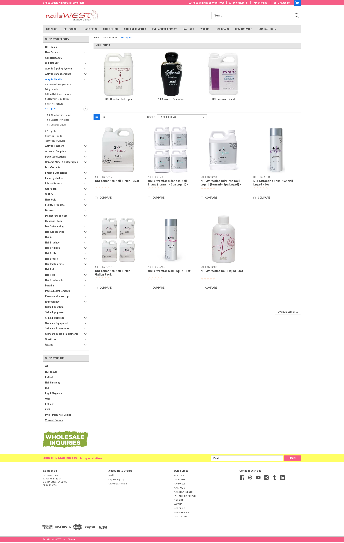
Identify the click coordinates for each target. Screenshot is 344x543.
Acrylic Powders (54, 146)
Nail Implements (54, 264)
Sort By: (151, 117)
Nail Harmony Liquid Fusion (58, 99)
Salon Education (54, 307)
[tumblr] (274, 477)
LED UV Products (54, 205)
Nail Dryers (51, 258)
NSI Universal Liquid (56, 124)
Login (111, 479)
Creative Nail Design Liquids (58, 84)
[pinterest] (250, 477)
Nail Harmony (52, 382)
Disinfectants (52, 167)
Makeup (49, 210)
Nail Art (49, 237)
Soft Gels (50, 194)
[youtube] (258, 477)
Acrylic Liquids (53, 79)
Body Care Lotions (55, 156)
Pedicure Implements (57, 291)
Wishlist (262, 2)
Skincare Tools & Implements (61, 334)
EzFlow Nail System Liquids (58, 94)
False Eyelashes (54, 178)
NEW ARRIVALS (243, 29)
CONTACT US (266, 29)
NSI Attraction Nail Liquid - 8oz (169, 271)
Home (96, 38)
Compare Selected (288, 312)
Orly (47, 398)
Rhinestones (52, 301)
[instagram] (266, 477)
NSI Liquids (50, 108)
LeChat (49, 377)
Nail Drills (50, 253)
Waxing (49, 344)
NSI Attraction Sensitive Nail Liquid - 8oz (273, 182)
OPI (47, 366)
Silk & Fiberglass (54, 317)
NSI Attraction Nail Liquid (59, 115)
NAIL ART (188, 29)
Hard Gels (50, 199)
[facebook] (242, 477)
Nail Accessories (54, 231)
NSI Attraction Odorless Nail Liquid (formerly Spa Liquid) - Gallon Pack (168, 184)
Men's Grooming (54, 226)
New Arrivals (52, 52)
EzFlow (49, 404)
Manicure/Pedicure (56, 215)
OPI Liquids (50, 131)
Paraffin (49, 285)
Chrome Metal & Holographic (61, 162)
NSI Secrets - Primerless (58, 120)
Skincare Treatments (57, 328)
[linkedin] (282, 477)
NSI (96, 177)
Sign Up (120, 479)
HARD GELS (90, 29)
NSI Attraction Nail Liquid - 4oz (222, 271)
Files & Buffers (53, 183)
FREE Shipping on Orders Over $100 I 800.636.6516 (220, 2)
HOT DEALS (222, 29)
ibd (47, 388)
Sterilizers (51, 339)
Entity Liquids (51, 89)
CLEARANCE (52, 63)
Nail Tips (50, 274)
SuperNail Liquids (53, 136)
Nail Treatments (54, 280)
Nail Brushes (52, 242)
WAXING (204, 29)
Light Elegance (53, 393)
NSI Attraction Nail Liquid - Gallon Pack (113, 272)
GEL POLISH (70, 29)
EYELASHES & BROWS (164, 29)
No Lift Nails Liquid (54, 103)
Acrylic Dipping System (58, 68)
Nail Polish (51, 269)
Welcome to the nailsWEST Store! (61, 2)
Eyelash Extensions (56, 172)
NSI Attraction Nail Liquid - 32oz (117, 181)
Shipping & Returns (117, 483)
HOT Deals (51, 47)
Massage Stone (54, 221)
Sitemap (72, 539)
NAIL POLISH (110, 29)
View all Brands (54, 420)
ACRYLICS (51, 29)
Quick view (118, 171)
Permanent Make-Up (57, 296)
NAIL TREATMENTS (135, 29)
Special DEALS (53, 57)
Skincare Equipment (56, 323)
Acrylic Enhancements (58, 74)
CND (47, 409)
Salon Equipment (54, 312)
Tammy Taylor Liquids (55, 140)
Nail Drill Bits (52, 248)
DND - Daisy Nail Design (58, 414)
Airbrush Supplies (55, 151)
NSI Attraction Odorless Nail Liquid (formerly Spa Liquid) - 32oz (221, 184)
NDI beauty (51, 371)
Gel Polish (51, 188)
